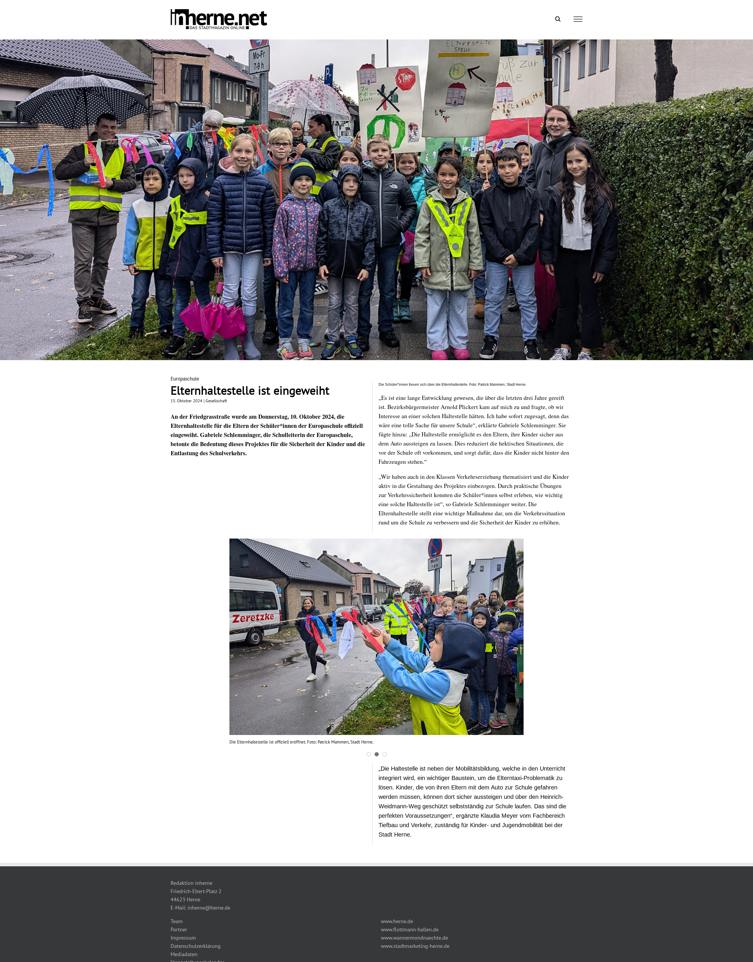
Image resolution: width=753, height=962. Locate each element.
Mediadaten (184, 954)
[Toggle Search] (558, 19)
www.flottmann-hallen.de (410, 929)
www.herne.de (397, 921)
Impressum (183, 937)
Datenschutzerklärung (196, 946)
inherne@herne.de (209, 907)
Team (177, 921)
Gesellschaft (216, 400)
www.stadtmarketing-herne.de (415, 946)
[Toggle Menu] (578, 19)
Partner (179, 929)
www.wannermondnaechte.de (414, 937)
